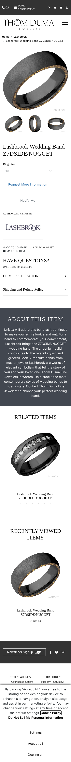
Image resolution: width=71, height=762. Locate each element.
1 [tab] (9, 503)
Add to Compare (16, 247)
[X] (57, 652)
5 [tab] (33, 503)
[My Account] (67, 7)
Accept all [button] (35, 743)
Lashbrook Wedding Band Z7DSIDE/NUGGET (34, 40)
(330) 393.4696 (23, 266)
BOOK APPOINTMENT (26, 7)
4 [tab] (27, 503)
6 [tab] (38, 503)
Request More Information (27, 184)
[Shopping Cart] (61, 7)
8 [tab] (50, 503)
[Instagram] (63, 652)
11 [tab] (33, 509)
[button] (65, 22)
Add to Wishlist (43, 247)
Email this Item (15, 250)
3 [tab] (21, 503)
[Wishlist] (55, 7)
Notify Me (27, 200)
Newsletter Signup (20, 652)
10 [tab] (62, 503)
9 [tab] (56, 503)
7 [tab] (44, 503)
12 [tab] (38, 509)
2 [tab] (15, 503)
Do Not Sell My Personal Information (35, 718)
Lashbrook (20, 36)
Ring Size (9, 164)
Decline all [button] (35, 754)
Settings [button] (35, 732)
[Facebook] (51, 652)
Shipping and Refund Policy (23, 289)
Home (5, 36)
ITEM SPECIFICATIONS (21, 276)
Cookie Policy (51, 713)
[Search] (49, 7)
